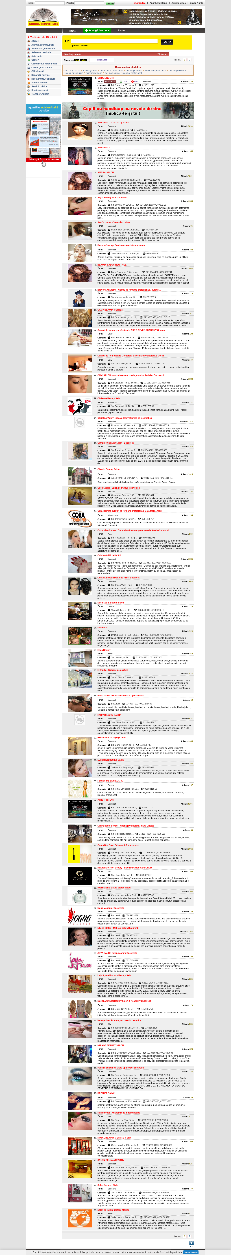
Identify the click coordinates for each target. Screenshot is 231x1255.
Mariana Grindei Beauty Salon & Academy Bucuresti (124, 1001)
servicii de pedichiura (155, 70)
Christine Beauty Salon (109, 398)
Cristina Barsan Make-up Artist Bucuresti (118, 577)
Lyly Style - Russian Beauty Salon (114, 975)
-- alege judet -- (102, 60)
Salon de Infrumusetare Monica (113, 1210)
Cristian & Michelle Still (109, 555)
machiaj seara (90, 70)
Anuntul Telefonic (158, 3)
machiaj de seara (177, 70)
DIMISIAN (102, 627)
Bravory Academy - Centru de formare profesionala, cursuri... (129, 290)
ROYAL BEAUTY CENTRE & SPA (114, 1138)
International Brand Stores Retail (114, 887)
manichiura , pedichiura (111, 70)
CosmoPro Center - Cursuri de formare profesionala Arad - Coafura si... (134, 530)
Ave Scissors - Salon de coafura (113, 222)
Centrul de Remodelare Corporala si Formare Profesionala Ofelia (130, 355)
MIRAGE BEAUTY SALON (110, 1045)
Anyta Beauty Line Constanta (112, 197)
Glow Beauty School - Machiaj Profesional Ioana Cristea (125, 826)
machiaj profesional (132, 73)
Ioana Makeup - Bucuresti (110, 908)
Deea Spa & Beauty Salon (110, 602)
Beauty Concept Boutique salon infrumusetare (121, 245)
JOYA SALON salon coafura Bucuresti (117, 953)
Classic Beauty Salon (108, 469)
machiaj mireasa (134, 70)
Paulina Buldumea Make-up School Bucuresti (120, 1068)
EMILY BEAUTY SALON (109, 715)
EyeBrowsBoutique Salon (110, 760)
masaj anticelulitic (74, 73)
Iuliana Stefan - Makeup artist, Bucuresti (117, 928)
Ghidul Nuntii (196, 3)
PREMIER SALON (106, 1093)
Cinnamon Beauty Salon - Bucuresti (115, 443)
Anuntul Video (178, 3)
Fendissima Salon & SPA (110, 781)
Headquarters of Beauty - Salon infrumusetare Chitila (124, 867)
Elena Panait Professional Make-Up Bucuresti (120, 695)
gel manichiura (112, 73)
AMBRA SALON (105, 172)
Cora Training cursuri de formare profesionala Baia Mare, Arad (129, 511)
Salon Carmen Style (107, 1185)
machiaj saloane (94, 73)
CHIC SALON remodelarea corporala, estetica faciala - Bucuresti (130, 375)
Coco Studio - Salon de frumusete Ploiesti (118, 488)
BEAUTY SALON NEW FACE (112, 265)
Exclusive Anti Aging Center (111, 737)
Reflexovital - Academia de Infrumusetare (118, 1113)
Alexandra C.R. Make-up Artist (113, 122)
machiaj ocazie (73, 70)
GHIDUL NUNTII (105, 78)
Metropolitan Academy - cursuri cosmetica (119, 1020)
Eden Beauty (104, 650)
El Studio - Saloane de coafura (112, 670)
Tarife (121, 30)
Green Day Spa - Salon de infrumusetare (118, 845)
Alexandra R (103, 147)
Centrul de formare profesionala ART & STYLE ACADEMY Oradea (131, 330)
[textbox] (114, 41)
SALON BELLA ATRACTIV (110, 1160)
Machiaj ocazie (72, 54)
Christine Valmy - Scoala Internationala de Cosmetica (124, 418)
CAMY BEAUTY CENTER (110, 310)
